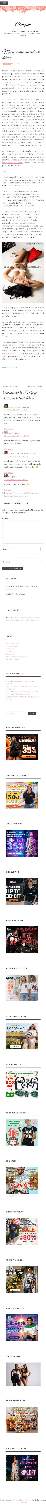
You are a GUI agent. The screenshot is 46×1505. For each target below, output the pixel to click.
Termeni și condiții (12, 659)
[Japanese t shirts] (22, 1292)
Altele (14, 367)
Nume (5, 549)
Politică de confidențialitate (16, 656)
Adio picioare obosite (34, 386)
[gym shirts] (22, 760)
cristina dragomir (15, 407)
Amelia (11, 433)
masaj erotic (7, 353)
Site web (6, 562)
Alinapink (23, 25)
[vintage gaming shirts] (22, 952)
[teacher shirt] (22, 808)
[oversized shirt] (22, 1049)
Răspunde (8, 429)
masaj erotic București (12, 162)
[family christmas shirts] (22, 1097)
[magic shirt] (22, 1481)
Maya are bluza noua (10, 386)
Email (5, 555)
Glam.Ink (23, 1502)
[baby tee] (22, 904)
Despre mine (11, 654)
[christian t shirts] (22, 1244)
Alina (17, 63)
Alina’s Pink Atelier (13, 643)
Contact (9, 651)
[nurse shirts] (22, 1000)
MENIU (4, 3)
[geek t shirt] (22, 1340)
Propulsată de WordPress (22, 1500)
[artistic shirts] (22, 856)
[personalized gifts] (22, 1433)
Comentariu (8, 518)
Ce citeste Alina (12, 646)
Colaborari (10, 649)
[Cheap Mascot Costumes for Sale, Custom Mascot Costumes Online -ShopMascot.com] (23, 620)
